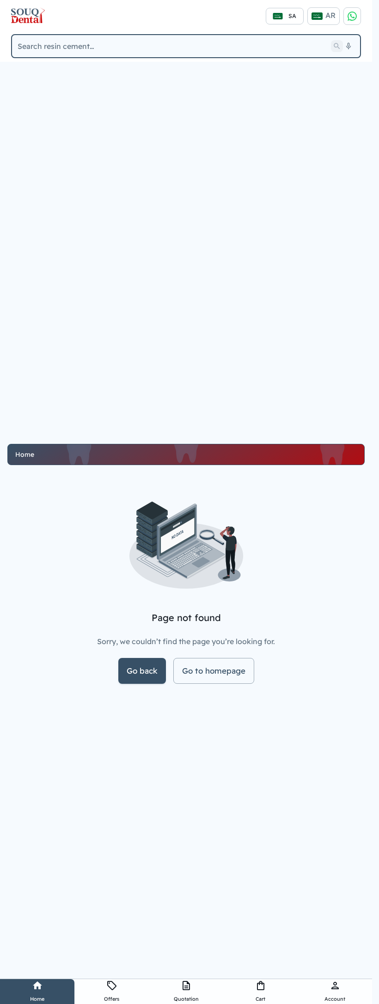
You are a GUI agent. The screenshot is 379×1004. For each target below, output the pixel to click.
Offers (111, 999)
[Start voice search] (348, 46)
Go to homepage (213, 670)
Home (37, 999)
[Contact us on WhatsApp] (352, 16)
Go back (142, 670)
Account (334, 999)
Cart (260, 999)
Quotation (186, 999)
